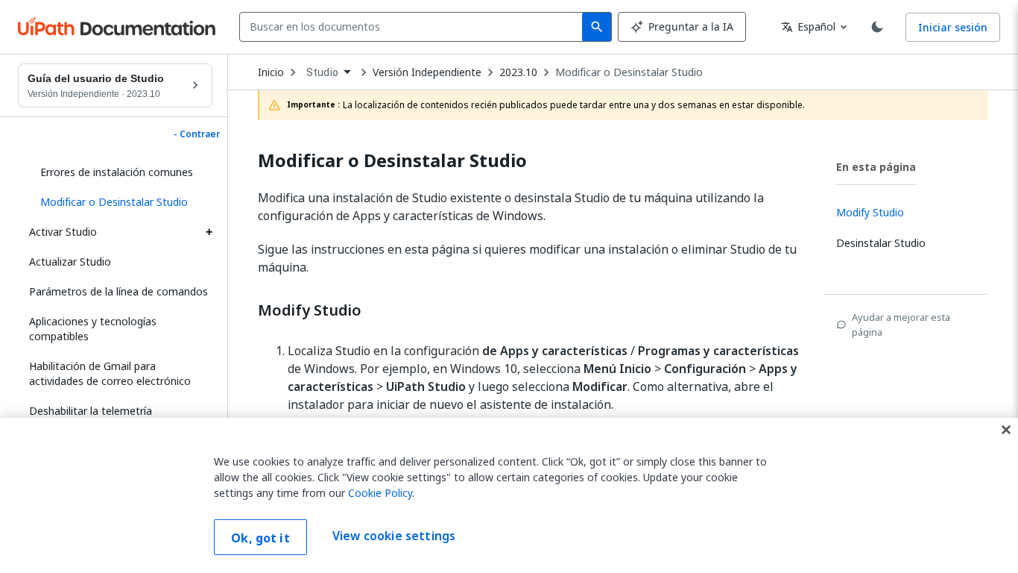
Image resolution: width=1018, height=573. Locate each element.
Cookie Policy (380, 493)
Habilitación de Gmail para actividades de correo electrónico (110, 373)
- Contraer (197, 134)
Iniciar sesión (952, 27)
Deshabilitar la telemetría (90, 411)
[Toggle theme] (877, 26)
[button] (120, 202)
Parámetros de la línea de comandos (118, 291)
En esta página (876, 167)
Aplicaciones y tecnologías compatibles (93, 328)
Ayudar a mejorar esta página (901, 324)
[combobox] (414, 26)
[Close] (1006, 429)
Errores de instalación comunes (116, 172)
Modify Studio (309, 310)
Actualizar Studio (70, 261)
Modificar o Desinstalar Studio (629, 72)
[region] (509, 495)
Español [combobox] (808, 26)
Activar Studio (63, 231)
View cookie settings (393, 536)
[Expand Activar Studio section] (208, 232)
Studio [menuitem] (322, 72)
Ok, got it (260, 538)
